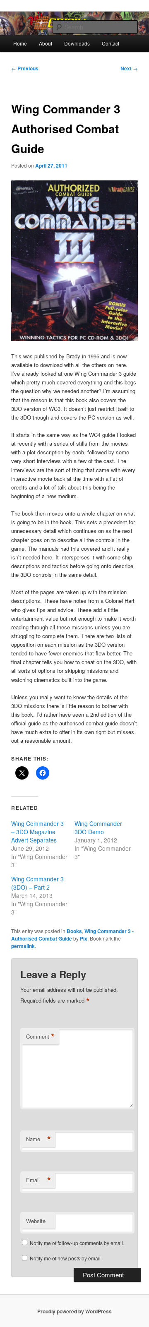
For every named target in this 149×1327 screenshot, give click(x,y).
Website (36, 1221)
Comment (40, 1036)
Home (20, 43)
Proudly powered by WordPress (74, 1311)
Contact (110, 43)
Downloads (77, 43)
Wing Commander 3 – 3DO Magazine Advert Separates (37, 831)
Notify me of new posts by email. (66, 1258)
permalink (23, 946)
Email (38, 1180)
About (45, 43)
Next (129, 68)
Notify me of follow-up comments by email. (77, 1242)
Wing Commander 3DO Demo (98, 827)
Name (38, 1139)
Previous (24, 68)
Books (74, 931)
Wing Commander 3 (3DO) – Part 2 (37, 883)
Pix (83, 938)
